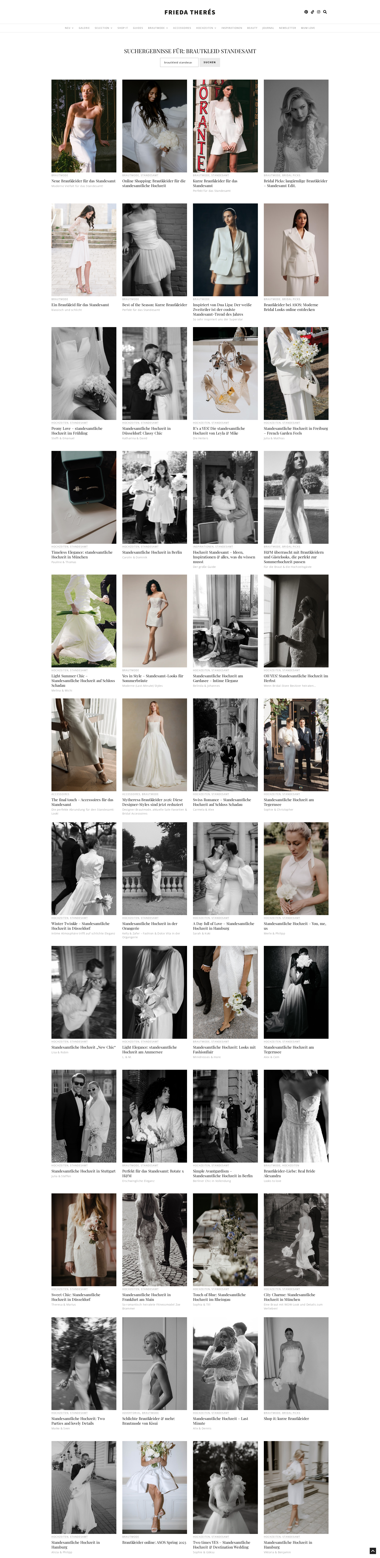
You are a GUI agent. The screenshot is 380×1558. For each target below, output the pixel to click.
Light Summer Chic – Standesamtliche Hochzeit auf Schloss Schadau (83, 680)
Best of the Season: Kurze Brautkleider (154, 304)
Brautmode (59, 175)
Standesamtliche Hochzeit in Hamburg (75, 1545)
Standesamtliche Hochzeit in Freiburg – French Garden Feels (296, 431)
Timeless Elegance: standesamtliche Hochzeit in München (82, 554)
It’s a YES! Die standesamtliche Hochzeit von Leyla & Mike (219, 431)
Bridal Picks (291, 175)
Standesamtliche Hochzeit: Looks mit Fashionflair (224, 1049)
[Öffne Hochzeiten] (215, 28)
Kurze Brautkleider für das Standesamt (215, 183)
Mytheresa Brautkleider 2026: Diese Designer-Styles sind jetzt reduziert (152, 802)
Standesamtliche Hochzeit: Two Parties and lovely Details (78, 1421)
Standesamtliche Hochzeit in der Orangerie (149, 926)
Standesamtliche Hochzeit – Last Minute (220, 1421)
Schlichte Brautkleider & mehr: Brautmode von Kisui (148, 1421)
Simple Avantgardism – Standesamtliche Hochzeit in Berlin (223, 1173)
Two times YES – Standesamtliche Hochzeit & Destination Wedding (221, 1545)
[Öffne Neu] (72, 28)
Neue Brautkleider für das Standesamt (83, 180)
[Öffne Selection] (111, 28)
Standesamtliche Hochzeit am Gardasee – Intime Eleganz (218, 678)
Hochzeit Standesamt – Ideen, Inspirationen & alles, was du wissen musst (224, 556)
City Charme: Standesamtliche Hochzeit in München (289, 1297)
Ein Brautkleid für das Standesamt (80, 304)
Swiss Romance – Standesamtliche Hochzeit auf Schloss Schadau (222, 802)
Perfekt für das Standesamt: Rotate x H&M (153, 1173)
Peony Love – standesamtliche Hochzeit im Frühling (77, 431)
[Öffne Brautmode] (167, 28)
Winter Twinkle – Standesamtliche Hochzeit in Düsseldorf (80, 926)
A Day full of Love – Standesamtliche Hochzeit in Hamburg (223, 926)
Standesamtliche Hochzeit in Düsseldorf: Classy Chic (146, 431)
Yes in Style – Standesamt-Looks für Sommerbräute (152, 678)
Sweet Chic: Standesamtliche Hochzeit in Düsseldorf (75, 1297)
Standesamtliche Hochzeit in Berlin (152, 552)
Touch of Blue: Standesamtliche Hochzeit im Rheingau (219, 1297)
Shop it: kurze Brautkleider (286, 1418)
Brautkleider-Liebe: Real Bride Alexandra (289, 1173)
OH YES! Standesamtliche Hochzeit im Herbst (296, 678)
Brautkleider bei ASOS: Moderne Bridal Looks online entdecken (291, 307)
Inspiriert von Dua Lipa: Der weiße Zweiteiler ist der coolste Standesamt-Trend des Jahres (222, 309)
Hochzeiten (59, 422)
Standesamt (150, 175)
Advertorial (131, 1413)
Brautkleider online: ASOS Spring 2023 (154, 1542)
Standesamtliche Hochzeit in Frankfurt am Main (146, 1297)
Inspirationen (203, 546)
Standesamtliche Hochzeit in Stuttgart (83, 1170)
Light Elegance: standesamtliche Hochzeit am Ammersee (149, 1049)
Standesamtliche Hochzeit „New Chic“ (83, 1047)
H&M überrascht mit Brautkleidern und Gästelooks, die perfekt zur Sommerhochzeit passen (294, 556)
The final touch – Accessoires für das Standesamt (82, 802)
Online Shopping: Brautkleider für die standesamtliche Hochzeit (154, 183)
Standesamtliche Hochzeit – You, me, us (295, 926)
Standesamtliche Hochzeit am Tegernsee (289, 802)
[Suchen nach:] (179, 62)
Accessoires (60, 794)
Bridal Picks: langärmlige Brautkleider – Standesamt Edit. (295, 183)
